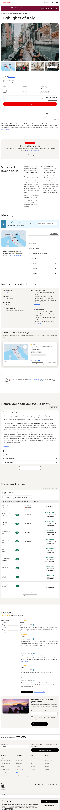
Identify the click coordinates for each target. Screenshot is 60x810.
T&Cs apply (34, 746)
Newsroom (33, 769)
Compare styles (6, 339)
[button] (30, 42)
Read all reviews (27, 692)
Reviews (33, 766)
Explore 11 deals (30, 109)
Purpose (47, 755)
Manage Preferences (49, 805)
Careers (18, 766)
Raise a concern (35, 772)
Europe (8, 13)
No (23, 737)
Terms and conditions (33, 150)
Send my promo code (39, 724)
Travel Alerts (4, 766)
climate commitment (15, 255)
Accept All (49, 802)
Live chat (33, 760)
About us (18, 758)
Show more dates (28, 595)
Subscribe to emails (45, 750)
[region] (29, 804)
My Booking (4, 758)
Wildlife (47, 769)
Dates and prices (30, 104)
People (47, 763)
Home (3, 13)
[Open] (22, 615)
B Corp (47, 758)
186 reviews (11, 77)
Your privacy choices (23, 772)
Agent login (4, 774)
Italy (13, 13)
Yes (18, 737)
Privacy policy (19, 769)
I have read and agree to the (44, 718)
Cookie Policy (9, 809)
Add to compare (20, 114)
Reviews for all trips (39, 692)
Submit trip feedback (6, 760)
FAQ (32, 763)
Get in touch (34, 758)
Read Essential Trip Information (30, 468)
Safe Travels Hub (5, 763)
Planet (47, 766)
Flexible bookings (5, 769)
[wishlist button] (47, 114)
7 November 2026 (52, 100)
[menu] (57, 2)
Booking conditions (6, 772)
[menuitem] (6, 2)
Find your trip (30, 155)
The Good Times (20, 760)
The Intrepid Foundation (51, 760)
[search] (47, 2)
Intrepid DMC (19, 763)
